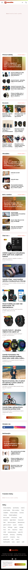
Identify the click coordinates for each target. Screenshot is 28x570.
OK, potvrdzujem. (20, 564)
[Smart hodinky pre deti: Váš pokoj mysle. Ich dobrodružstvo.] (6, 74)
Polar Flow (14, 529)
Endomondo (6, 539)
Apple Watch (13, 520)
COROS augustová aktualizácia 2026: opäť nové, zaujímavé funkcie (13, 254)
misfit (20, 517)
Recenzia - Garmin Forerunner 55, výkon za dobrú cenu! (7, 115)
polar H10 (20, 532)
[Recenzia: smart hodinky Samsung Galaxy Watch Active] (20, 139)
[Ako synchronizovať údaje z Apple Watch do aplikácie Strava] (6, 453)
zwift (23, 542)
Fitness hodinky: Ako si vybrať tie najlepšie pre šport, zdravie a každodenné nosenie (17, 95)
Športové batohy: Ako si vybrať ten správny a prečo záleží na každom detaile (13, 382)
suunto (14, 524)
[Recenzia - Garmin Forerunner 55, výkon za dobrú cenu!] (7, 108)
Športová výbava (12, 522)
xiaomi (18, 542)
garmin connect (7, 524)
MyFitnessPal (6, 542)
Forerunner (20, 520)
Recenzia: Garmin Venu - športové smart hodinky (19, 130)
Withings (10, 527)
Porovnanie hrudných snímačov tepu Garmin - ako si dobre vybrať (17, 186)
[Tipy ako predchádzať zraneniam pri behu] (6, 228)
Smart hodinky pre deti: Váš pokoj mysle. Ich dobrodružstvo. (17, 74)
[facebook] (8, 427)
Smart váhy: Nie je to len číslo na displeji (17, 220)
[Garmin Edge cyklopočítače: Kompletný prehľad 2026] (6, 214)
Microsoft (5, 534)
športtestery (16, 507)
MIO (9, 529)
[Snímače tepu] (6, 180)
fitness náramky (7, 507)
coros (13, 542)
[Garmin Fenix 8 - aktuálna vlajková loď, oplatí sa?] (6, 81)
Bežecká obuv (21, 522)
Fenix (4, 529)
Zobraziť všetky (21, 54)
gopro (15, 527)
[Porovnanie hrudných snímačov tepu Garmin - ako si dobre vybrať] (6, 186)
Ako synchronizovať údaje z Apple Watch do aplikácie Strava (18, 453)
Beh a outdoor (15, 510)
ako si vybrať (6, 517)
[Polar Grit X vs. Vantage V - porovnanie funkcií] (7, 124)
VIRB (4, 532)
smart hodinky (6, 510)
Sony (4, 527)
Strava (20, 529)
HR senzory (14, 517)
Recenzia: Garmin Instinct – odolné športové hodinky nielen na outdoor (7, 145)
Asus (18, 537)
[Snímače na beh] (6, 173)
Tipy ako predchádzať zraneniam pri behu (17, 227)
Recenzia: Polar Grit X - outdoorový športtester (20, 115)
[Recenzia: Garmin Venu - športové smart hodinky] (20, 124)
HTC (12, 539)
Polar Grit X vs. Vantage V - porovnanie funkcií (7, 130)
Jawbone (5, 520)
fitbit (4, 522)
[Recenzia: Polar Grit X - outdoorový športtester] (20, 108)
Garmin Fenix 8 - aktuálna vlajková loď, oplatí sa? (18, 80)
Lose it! (17, 539)
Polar (22, 510)
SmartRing (19, 534)
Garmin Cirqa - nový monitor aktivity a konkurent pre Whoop (13, 280)
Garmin (23, 507)
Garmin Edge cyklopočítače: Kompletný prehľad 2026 (18, 214)
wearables (5, 512)
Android (20, 524)
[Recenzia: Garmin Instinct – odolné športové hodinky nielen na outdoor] (7, 139)
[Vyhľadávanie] (26, 2)
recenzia (22, 512)
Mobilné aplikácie (13, 515)
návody (5, 515)
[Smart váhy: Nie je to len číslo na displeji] (6, 221)
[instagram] (20, 427)
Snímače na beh (15, 172)
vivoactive (12, 537)
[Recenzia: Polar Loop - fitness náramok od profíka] (6, 467)
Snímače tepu (14, 179)
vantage (21, 527)
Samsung (12, 534)
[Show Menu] (2, 2)
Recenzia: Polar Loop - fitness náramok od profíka (17, 467)
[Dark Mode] (23, 2)
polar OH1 (5, 537)
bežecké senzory (12, 532)
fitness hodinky (13, 512)
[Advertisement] (14, 37)
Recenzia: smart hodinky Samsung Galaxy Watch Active (20, 145)
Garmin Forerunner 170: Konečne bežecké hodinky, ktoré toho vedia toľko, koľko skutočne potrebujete (18, 88)
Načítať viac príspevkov (13, 417)
